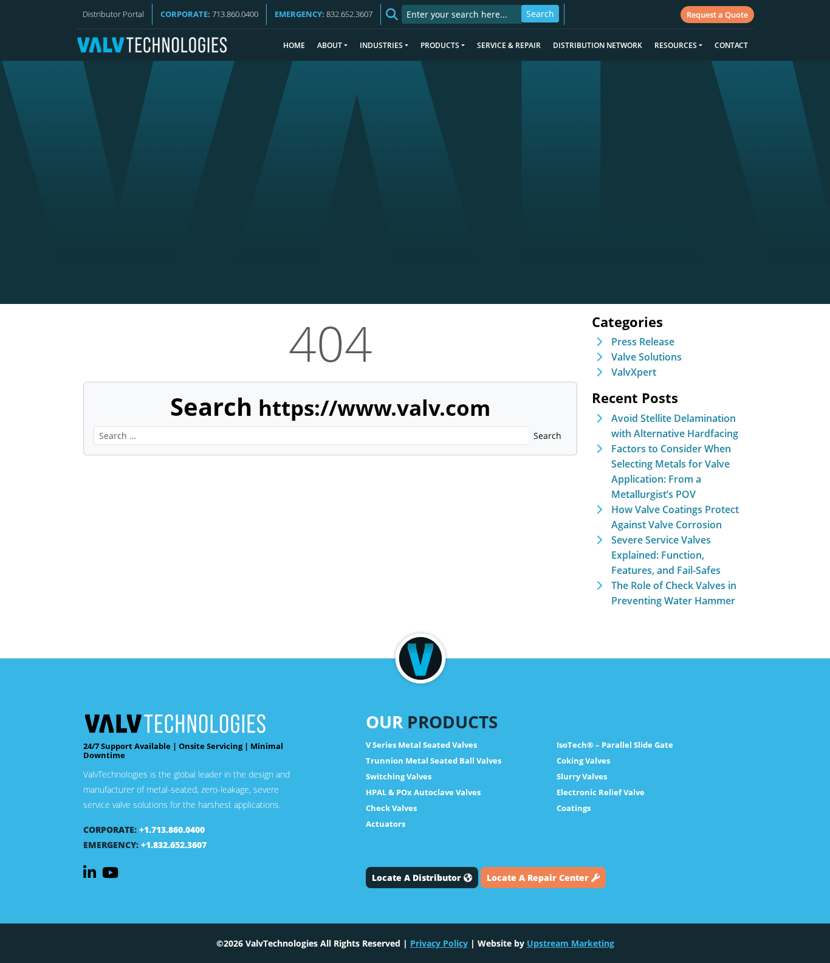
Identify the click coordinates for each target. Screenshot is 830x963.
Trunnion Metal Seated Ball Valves (433, 760)
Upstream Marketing (570, 943)
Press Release (642, 341)
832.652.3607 (323, 14)
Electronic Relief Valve (601, 792)
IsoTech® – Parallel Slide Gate (615, 744)
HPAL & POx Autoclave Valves (423, 792)
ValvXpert (633, 372)
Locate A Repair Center (539, 877)
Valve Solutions (646, 357)
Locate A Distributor (418, 877)
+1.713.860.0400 (172, 829)
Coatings (574, 807)
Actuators (385, 823)
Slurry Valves (582, 776)
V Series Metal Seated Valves (421, 744)
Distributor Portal (113, 14)
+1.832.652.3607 (174, 845)
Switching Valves (398, 776)
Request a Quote (717, 14)
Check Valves (391, 807)
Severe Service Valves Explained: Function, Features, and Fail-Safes (666, 555)
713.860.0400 (209, 14)
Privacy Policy (439, 943)
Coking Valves (583, 760)
